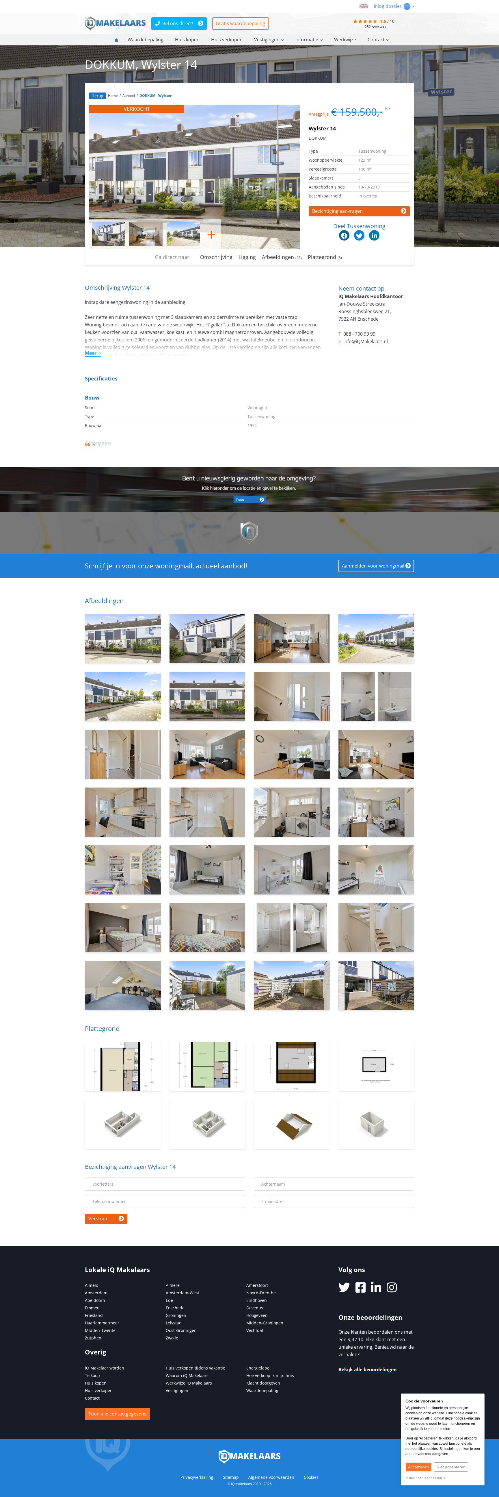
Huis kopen (187, 39)
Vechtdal (254, 1330)
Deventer (255, 1308)
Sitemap (231, 1477)
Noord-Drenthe (261, 1292)
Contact (376, 39)
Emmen (92, 1308)
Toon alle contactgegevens (117, 1414)
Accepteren (418, 1467)
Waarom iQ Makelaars (187, 1375)
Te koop (92, 1375)
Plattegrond (325, 257)
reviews (375, 26)
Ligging (247, 257)
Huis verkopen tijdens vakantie (195, 1368)
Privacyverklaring (196, 1477)
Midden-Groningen (264, 1323)
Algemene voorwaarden (271, 1477)
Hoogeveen (257, 1315)
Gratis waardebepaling (240, 23)
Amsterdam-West (182, 1292)
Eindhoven (256, 1300)
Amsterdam (96, 1292)
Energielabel (258, 1368)
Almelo (91, 1285)
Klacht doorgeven (263, 1383)
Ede (169, 1300)
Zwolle (172, 1338)
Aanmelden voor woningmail (373, 566)
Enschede (175, 1308)
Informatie (306, 39)
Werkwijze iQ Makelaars (189, 1383)
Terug (97, 96)
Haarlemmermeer (102, 1323)
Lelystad (174, 1323)
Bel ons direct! (177, 23)
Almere (173, 1285)
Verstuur (98, 1218)
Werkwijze (345, 39)
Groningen (176, 1315)
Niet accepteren (451, 1467)
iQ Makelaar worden (104, 1368)
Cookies (311, 1477)
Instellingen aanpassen (424, 1478)
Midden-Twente (100, 1330)
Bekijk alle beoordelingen (367, 1369)
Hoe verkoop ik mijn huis (270, 1375)
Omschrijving (216, 257)
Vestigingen (267, 39)
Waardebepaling (145, 39)
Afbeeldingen (282, 257)
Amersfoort (257, 1285)
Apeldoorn (95, 1300)
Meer (90, 353)
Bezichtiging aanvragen (337, 211)
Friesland (94, 1315)
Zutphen (93, 1338)
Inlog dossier (388, 6)
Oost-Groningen (181, 1330)
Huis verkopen (227, 39)
